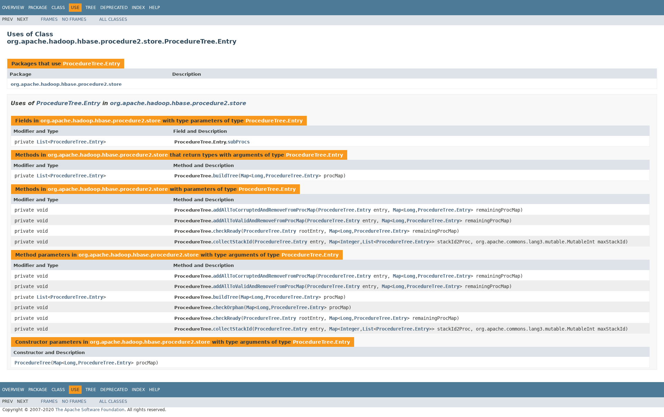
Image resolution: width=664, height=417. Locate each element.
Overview (13, 7)
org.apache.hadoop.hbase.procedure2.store (66, 84)
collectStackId (232, 241)
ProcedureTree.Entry (91, 63)
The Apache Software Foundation (89, 409)
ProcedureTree (32, 362)
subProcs (239, 142)
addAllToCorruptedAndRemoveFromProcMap (264, 210)
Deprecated (114, 7)
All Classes (113, 19)
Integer (350, 241)
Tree (90, 7)
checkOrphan (228, 307)
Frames (49, 19)
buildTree (225, 175)
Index (138, 7)
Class (58, 7)
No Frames (74, 19)
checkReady (227, 231)
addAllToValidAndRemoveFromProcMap (258, 220)
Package (37, 7)
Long (257, 175)
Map (245, 175)
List (42, 142)
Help (154, 7)
